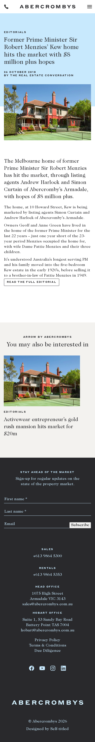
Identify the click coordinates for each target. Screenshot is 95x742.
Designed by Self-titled (47, 729)
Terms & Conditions (47, 646)
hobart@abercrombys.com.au (47, 631)
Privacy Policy (47, 640)
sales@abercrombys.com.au (47, 604)
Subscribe (80, 525)
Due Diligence (47, 651)
